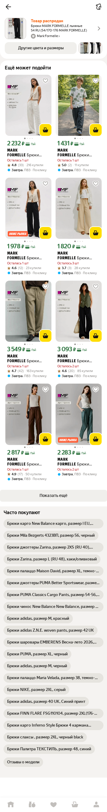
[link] (53, 523)
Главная (10, 804)
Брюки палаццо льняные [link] (23, 153)
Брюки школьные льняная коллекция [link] (73, 153)
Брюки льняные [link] (23, 256)
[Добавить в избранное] (45, 80)
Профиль (96, 804)
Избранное (53, 804)
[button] (8, 6)
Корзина (75, 804)
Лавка (32, 804)
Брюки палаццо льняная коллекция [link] (23, 462)
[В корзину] (45, 129)
